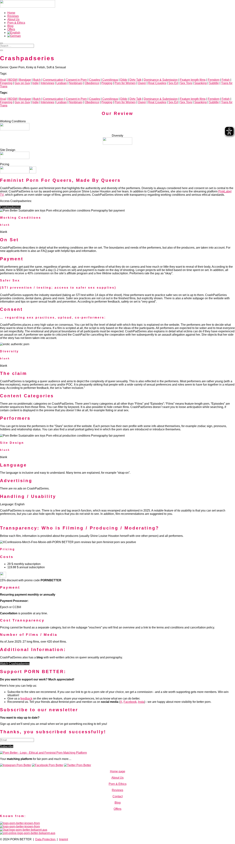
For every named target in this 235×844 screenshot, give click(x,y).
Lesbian (61, 83)
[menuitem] (13, 32)
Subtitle (214, 83)
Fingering (6, 83)
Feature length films (193, 79)
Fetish (226, 79)
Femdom (213, 79)
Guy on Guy (22, 83)
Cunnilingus (110, 79)
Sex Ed (173, 83)
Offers (11, 29)
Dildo (123, 79)
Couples (94, 79)
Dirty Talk (135, 79)
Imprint (63, 839)
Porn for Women (125, 83)
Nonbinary (76, 83)
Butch (37, 79)
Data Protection (45, 839)
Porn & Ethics (16, 22)
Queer (142, 83)
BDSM (12, 79)
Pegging (106, 83)
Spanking (200, 83)
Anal (3, 79)
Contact (118, 796)
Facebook (130, 701)
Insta (141, 701)
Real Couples (157, 83)
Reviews (13, 16)
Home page (117, 771)
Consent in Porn (76, 79)
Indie (35, 83)
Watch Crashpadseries (15, 663)
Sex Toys (186, 83)
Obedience (92, 83)
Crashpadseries (10, 207)
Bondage (25, 79)
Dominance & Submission (161, 79)
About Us (13, 19)
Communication (53, 79)
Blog (10, 26)
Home (11, 12)
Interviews (47, 83)
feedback (26, 698)
